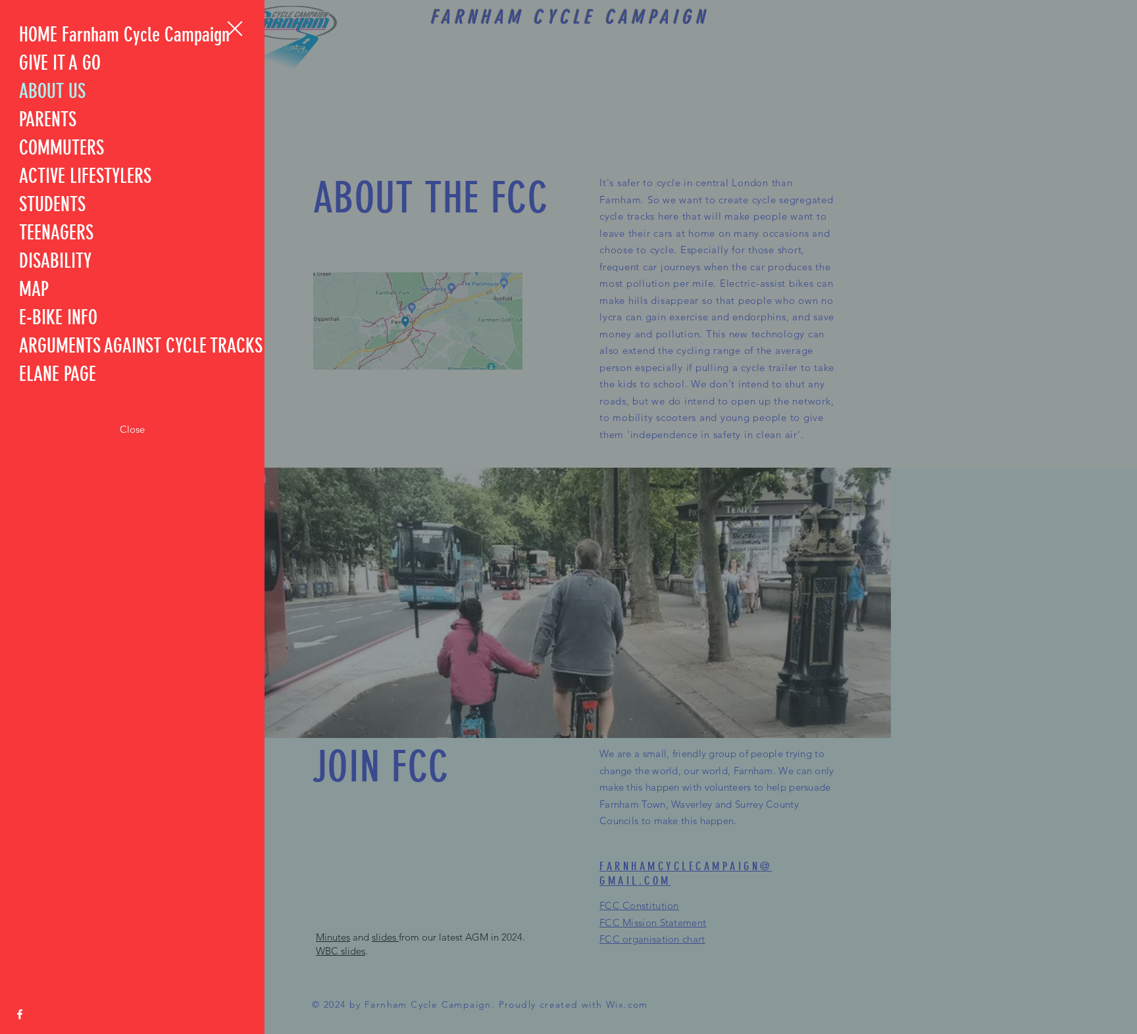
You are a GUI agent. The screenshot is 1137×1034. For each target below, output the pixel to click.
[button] (235, 28)
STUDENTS (52, 204)
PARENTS (47, 120)
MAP (34, 289)
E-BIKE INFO (58, 318)
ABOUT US (52, 91)
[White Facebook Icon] (19, 1014)
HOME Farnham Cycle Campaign (124, 35)
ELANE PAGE (57, 374)
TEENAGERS (56, 233)
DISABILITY (55, 261)
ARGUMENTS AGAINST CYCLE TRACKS (141, 346)
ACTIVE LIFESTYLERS (85, 176)
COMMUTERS (61, 148)
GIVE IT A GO (60, 63)
